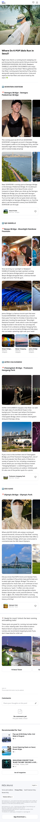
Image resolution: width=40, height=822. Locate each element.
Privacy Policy (18, 790)
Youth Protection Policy (30, 790)
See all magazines (20, 772)
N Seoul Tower (17, 670)
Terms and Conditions (7, 790)
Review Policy (5, 792)
